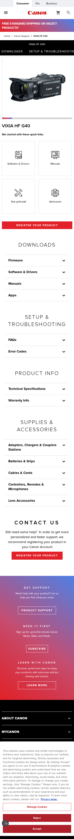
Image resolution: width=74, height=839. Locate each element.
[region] (37, 788)
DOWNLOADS (12, 51)
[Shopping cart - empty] (58, 12)
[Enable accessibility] (5, 823)
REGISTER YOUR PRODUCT (37, 225)
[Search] (68, 12)
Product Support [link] (37, 610)
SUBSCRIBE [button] (37, 648)
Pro (38, 3)
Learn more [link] (37, 685)
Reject (37, 817)
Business (51, 3)
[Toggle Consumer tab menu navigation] (6, 12)
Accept (37, 828)
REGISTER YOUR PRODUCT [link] (37, 555)
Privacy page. (49, 799)
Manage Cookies (37, 806)
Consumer (23, 3)
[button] (7, 118)
